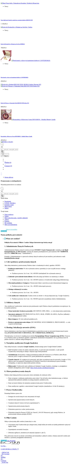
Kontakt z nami (9, 205)
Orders (6, 216)
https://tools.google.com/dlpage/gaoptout (42, 368)
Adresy (6, 219)
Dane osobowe (8, 214)
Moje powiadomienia (10, 224)
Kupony (6, 221)
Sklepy (6, 208)
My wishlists (8, 223)
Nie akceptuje (11, 440)
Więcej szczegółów (11, 229)
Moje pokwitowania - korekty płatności (16, 218)
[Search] (2, 151)
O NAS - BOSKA (10, 203)
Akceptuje (4, 231)
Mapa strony (8, 206)
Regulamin (7, 201)
